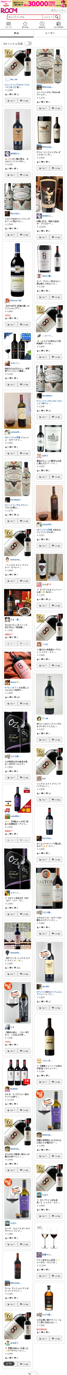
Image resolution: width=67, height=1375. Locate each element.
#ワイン (24, 505)
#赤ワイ (45, 403)
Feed (8, 25)
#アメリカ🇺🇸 (43, 992)
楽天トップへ (58, 10)
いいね (25, 101)
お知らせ (42, 25)
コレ (11, 101)
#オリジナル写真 (12, 437)
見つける (25, 25)
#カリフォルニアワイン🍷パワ (49, 993)
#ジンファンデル (12, 85)
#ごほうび (11, 87)
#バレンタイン (11, 687)
